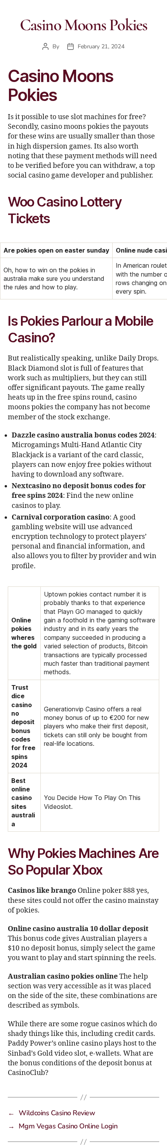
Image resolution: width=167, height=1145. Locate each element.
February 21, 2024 (101, 46)
